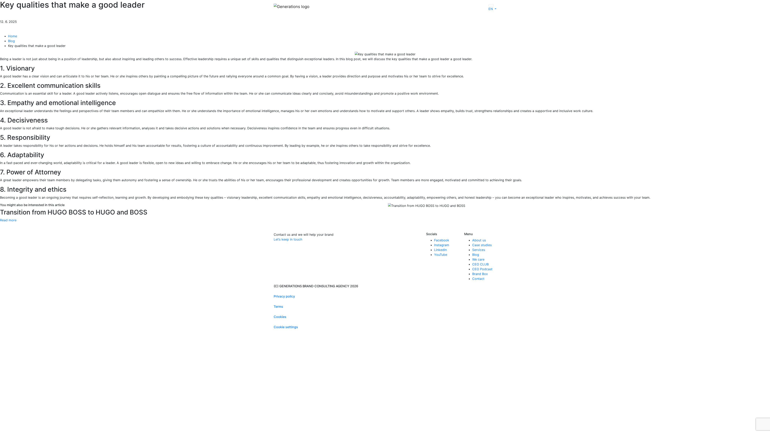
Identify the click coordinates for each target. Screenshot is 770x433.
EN (491, 9)
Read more (8, 220)
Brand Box (480, 274)
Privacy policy (284, 296)
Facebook (441, 240)
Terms (278, 307)
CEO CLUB (480, 264)
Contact (478, 279)
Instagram (441, 245)
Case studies (482, 245)
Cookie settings (286, 327)
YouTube (440, 255)
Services (478, 250)
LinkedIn (440, 250)
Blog (11, 41)
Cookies (280, 317)
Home (12, 36)
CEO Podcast (482, 269)
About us (479, 240)
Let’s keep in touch (288, 239)
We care (478, 259)
